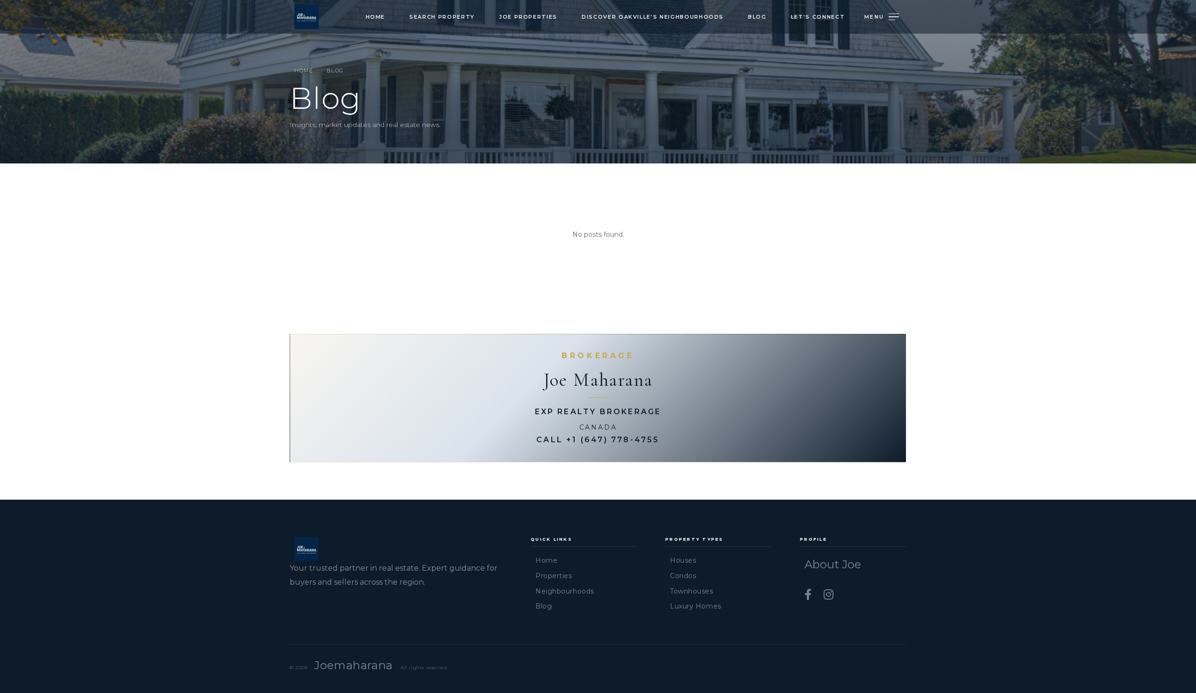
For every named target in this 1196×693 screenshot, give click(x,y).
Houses (683, 560)
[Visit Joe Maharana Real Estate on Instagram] (828, 594)
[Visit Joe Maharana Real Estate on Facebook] (809, 594)
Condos (683, 576)
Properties (553, 576)
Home (375, 17)
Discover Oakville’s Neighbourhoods (653, 17)
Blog (757, 17)
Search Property (442, 17)
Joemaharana (353, 665)
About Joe (832, 564)
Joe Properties (528, 17)
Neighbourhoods (564, 591)
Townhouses (691, 591)
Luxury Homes (695, 606)
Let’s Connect (818, 17)
